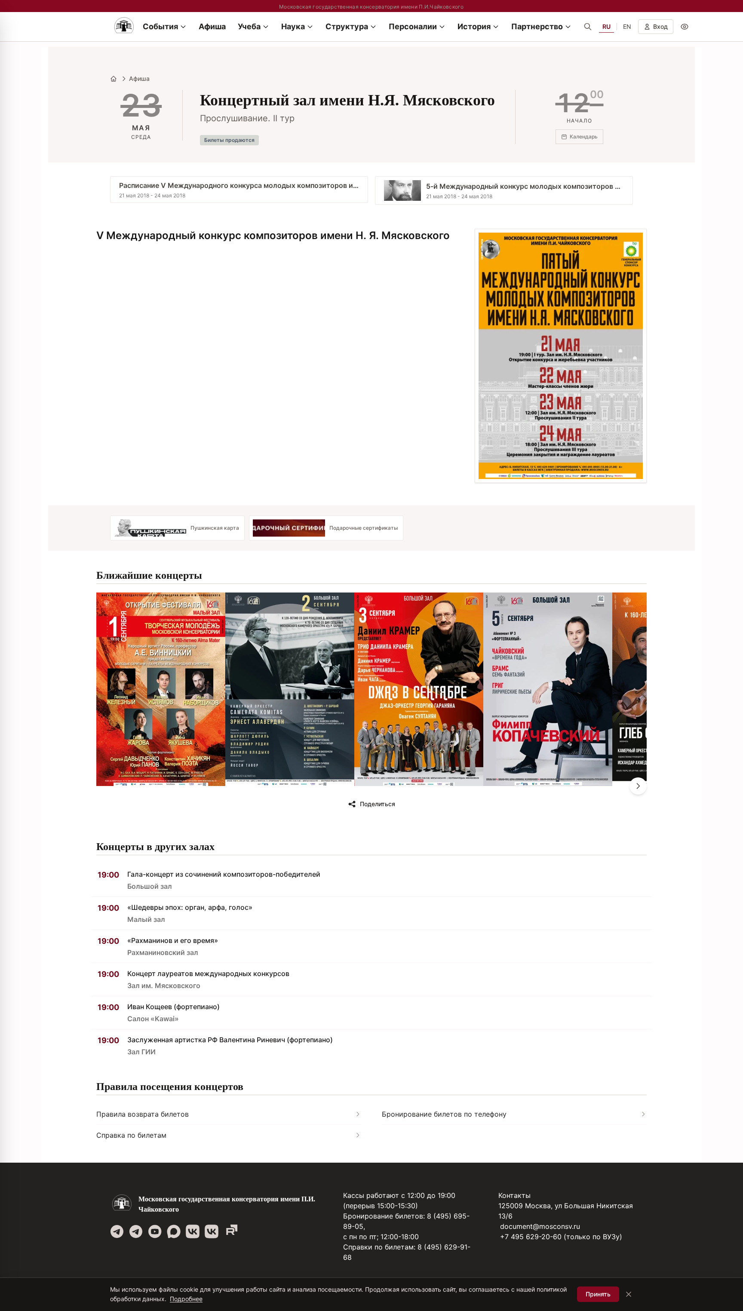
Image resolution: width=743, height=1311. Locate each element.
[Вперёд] (638, 786)
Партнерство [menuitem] (537, 26)
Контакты (514, 1195)
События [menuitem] (160, 26)
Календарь (584, 136)
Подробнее (186, 1298)
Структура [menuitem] (346, 26)
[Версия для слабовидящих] (684, 26)
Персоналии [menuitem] (413, 26)
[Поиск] (588, 26)
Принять (598, 1294)
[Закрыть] (628, 1294)
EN (627, 26)
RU (606, 26)
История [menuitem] (474, 26)
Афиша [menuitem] (212, 26)
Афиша (139, 78)
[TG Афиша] (136, 1231)
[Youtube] (155, 1231)
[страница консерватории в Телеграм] (117, 1231)
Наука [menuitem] (293, 26)
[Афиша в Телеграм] (230, 1231)
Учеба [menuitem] (249, 26)
